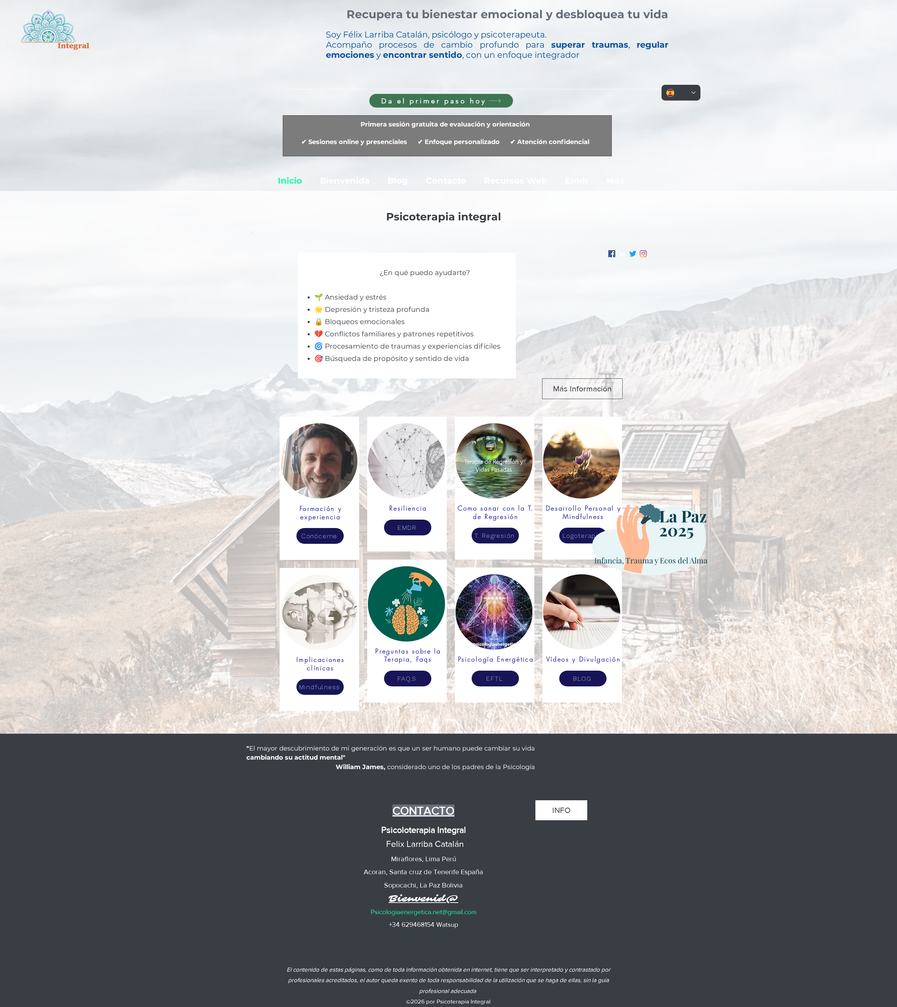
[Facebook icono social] (611, 253)
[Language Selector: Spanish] (681, 93)
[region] (651, 543)
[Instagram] (643, 253)
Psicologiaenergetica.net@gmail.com (424, 912)
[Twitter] (632, 253)
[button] (507, 16)
